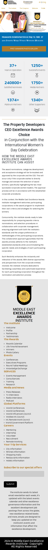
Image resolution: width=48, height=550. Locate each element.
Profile (43, 8)
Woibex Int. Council (15, 417)
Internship (11, 433)
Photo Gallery (12, 353)
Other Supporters (37, 105)
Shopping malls (13, 455)
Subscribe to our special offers (23, 468)
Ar (40, 2)
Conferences (12, 360)
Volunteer (11, 436)
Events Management (16, 376)
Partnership (11, 334)
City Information (14, 449)
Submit (10, 484)
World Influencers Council (18, 414)
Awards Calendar (14, 344)
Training (10, 382)
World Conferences (15, 408)
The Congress (24, 8)
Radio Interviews (14, 398)
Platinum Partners (13, 105)
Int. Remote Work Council (18, 420)
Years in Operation (12, 70)
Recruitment (12, 439)
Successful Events (37, 70)
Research (10, 385)
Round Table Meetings (17, 366)
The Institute (12, 8)
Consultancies (13, 379)
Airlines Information (15, 452)
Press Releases (13, 392)
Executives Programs (16, 363)
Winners (10, 350)
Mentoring (11, 430)
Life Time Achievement (17, 347)
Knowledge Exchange (16, 369)
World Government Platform (19, 423)
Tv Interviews (12, 395)
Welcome (35, 8)
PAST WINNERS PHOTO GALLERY (24, 49)
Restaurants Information (18, 458)
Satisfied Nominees (13, 87)
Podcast (10, 401)
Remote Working (14, 442)
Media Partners (37, 87)
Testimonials (12, 336)
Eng (44, 2)
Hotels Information (15, 461)
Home (3, 8)
